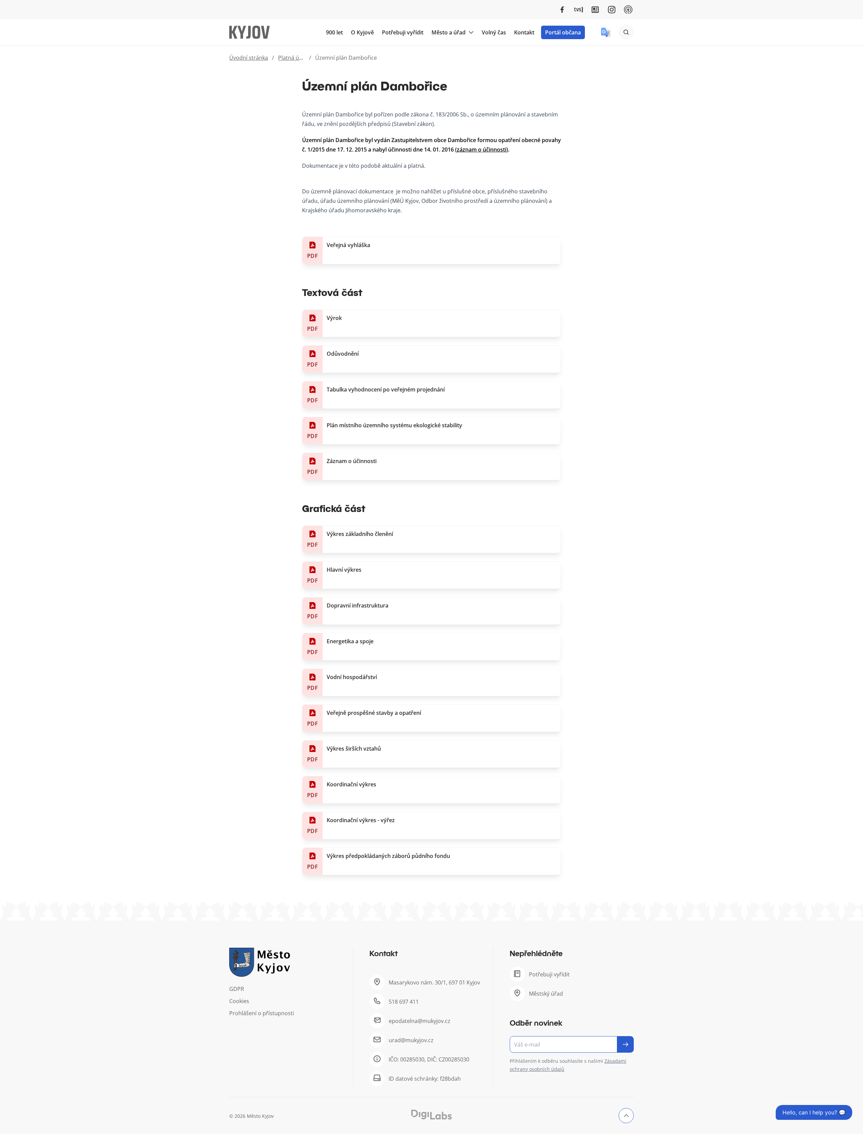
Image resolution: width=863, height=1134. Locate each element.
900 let (334, 32)
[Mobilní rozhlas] (628, 9)
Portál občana (563, 32)
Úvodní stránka (248, 57)
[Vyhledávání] (626, 32)
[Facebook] (562, 9)
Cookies (239, 1001)
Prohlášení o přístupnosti (261, 1013)
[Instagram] (611, 9)
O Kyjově (362, 32)
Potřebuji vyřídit (402, 32)
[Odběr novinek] (572, 1044)
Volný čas (494, 32)
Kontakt (524, 32)
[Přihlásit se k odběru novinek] (625, 1044)
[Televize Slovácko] (578, 9)
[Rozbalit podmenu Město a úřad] (471, 32)
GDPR (236, 989)
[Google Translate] (606, 32)
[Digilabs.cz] (431, 1114)
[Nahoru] (626, 1115)
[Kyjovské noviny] (595, 9)
